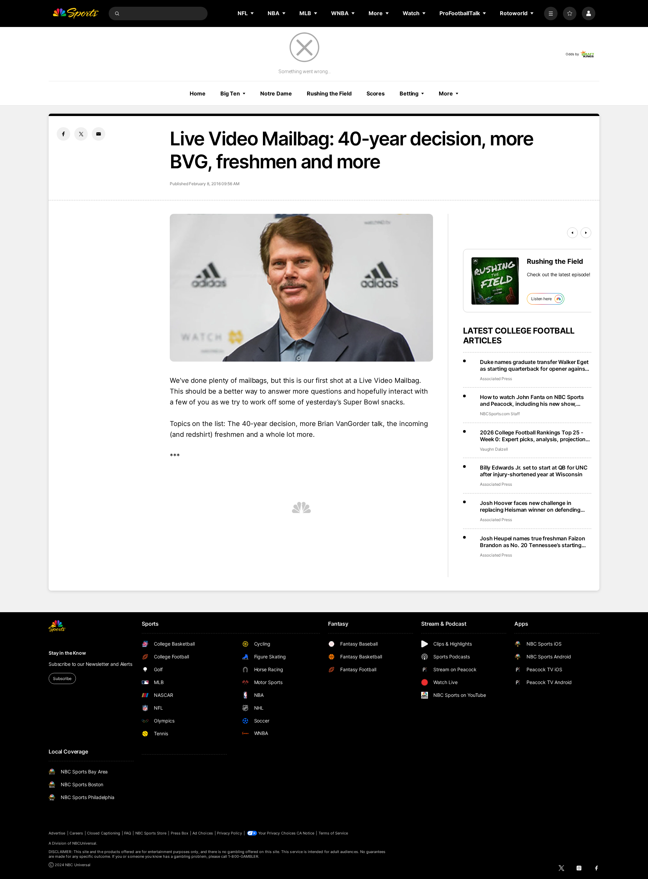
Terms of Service (333, 833)
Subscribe (62, 678)
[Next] (585, 232)
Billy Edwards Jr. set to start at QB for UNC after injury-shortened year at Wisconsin (534, 471)
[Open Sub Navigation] (252, 13)
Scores (376, 93)
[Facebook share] (63, 134)
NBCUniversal (84, 843)
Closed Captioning (103, 833)
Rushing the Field (329, 93)
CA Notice (306, 833)
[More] (551, 13)
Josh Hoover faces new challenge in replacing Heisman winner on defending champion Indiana (530, 506)
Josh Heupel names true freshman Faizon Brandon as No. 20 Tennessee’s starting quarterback (532, 541)
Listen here (541, 298)
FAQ (127, 833)
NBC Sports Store (151, 833)
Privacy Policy (229, 833)
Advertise (57, 833)
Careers (76, 833)
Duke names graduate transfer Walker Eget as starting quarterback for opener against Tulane (534, 365)
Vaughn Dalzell (494, 449)
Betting (409, 93)
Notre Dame (276, 93)
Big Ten (230, 93)
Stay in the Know (67, 653)
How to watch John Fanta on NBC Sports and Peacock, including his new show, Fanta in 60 (532, 400)
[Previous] (572, 232)
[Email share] (98, 134)
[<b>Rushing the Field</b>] (495, 281)
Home (198, 93)
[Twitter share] (81, 134)
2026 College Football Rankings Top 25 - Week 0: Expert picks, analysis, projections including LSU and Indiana (534, 436)
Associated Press (496, 378)
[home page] (76, 13)
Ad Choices (202, 833)
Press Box (180, 833)
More (446, 93)
